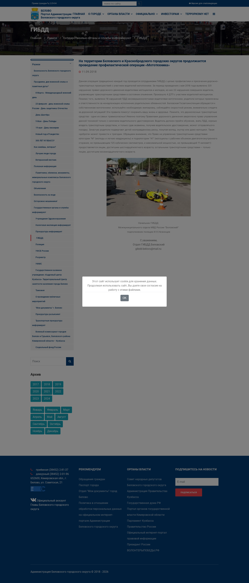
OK (125, 297)
